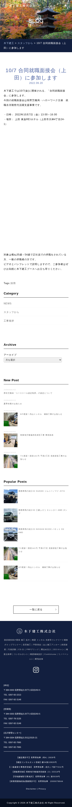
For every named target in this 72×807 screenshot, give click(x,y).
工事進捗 (9, 320)
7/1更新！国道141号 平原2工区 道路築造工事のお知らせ (35, 456)
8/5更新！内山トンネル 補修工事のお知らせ (39, 567)
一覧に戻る (36, 609)
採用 (13, 283)
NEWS (8, 303)
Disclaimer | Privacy (36, 789)
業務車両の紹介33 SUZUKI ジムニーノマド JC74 (41, 491)
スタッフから (11, 312)
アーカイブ (10, 354)
